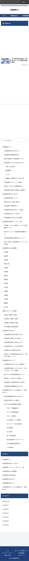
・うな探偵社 (9, 447)
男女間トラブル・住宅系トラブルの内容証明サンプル (15, 226)
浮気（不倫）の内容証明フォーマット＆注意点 (15, 243)
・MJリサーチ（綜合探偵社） (14, 424)
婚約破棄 (8, 170)
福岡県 (6, 303)
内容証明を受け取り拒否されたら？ (14, 334)
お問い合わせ (7, 555)
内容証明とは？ (6, 147)
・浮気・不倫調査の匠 (12, 408)
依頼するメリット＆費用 (9, 311)
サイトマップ (21, 555)
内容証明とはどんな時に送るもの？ (14, 163)
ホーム (7, 550)
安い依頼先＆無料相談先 (11, 327)
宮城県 (6, 256)
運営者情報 (21, 553)
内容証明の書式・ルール (11, 198)
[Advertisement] (14, 40)
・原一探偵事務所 (11, 436)
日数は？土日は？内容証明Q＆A (13, 186)
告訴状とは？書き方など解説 (12, 378)
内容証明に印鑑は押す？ (11, 206)
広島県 (6, 299)
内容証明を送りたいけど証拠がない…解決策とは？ (14, 391)
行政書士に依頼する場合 (11, 323)
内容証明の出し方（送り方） (12, 214)
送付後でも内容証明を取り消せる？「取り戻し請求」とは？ (15, 355)
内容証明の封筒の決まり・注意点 (13, 210)
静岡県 (6, 279)
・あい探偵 (9, 432)
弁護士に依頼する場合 (10, 315)
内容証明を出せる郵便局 (9, 248)
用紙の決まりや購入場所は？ (12, 202)
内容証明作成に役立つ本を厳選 (13, 218)
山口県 (6, 307)
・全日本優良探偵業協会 (13, 443)
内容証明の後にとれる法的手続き (13, 346)
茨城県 (6, 272)
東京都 (6, 260)
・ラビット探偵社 (11, 416)
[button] (26, 140)
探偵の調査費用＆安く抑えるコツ (13, 396)
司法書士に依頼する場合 (11, 319)
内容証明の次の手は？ (8, 330)
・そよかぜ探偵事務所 (12, 412)
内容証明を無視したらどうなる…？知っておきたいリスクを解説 (15, 369)
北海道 (6, 252)
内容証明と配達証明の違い (11, 155)
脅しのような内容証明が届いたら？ (14, 374)
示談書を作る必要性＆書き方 (12, 350)
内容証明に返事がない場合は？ (13, 338)
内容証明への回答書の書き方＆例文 (14, 382)
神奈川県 (6, 264)
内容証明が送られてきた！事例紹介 (14, 364)
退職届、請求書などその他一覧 (15, 178)
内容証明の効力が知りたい (12, 151)
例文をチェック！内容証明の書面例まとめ (15, 233)
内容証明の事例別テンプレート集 (12, 221)
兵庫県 (6, 291)
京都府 (6, 295)
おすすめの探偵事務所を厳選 (12, 404)
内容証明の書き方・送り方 (10, 194)
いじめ (8, 174)
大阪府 (6, 287)
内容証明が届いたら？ (8, 360)
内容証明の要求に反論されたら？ (13, 342)
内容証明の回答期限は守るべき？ (13, 386)
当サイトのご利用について (21, 550)
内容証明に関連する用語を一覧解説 (14, 190)
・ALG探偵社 (9, 428)
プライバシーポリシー (7, 553)
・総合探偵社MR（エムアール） (15, 439)
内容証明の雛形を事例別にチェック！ (15, 238)
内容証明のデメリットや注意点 (13, 182)
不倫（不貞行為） (11, 166)
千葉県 (6, 268)
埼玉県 (6, 276)
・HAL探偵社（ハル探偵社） (14, 420)
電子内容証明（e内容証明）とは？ (14, 159)
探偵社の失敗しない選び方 (11, 400)
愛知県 (6, 283)
